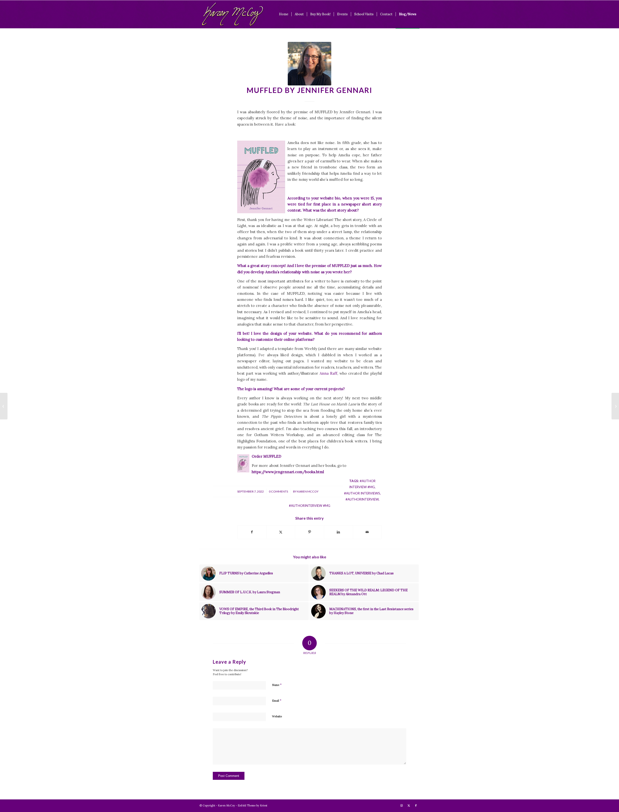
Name (277, 685)
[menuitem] (283, 14)
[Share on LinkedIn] (338, 532)
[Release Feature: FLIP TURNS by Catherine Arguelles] (615, 406)
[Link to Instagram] (401, 805)
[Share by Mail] (367, 532)
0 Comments (278, 491)
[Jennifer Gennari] (309, 63)
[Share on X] (280, 532)
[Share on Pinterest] (309, 532)
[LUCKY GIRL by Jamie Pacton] (3, 406)
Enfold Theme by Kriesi (252, 805)
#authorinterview (362, 499)
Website (277, 716)
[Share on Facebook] (251, 532)
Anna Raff (328, 373)
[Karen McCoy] (232, 14)
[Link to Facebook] (416, 805)
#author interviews (362, 493)
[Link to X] (408, 805)
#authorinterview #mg (309, 506)
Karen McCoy (307, 491)
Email (276, 700)
